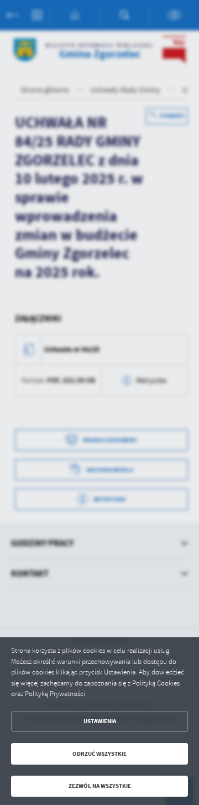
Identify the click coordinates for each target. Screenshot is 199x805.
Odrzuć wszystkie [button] (99, 754)
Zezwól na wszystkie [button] (100, 786)
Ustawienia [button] (99, 721)
